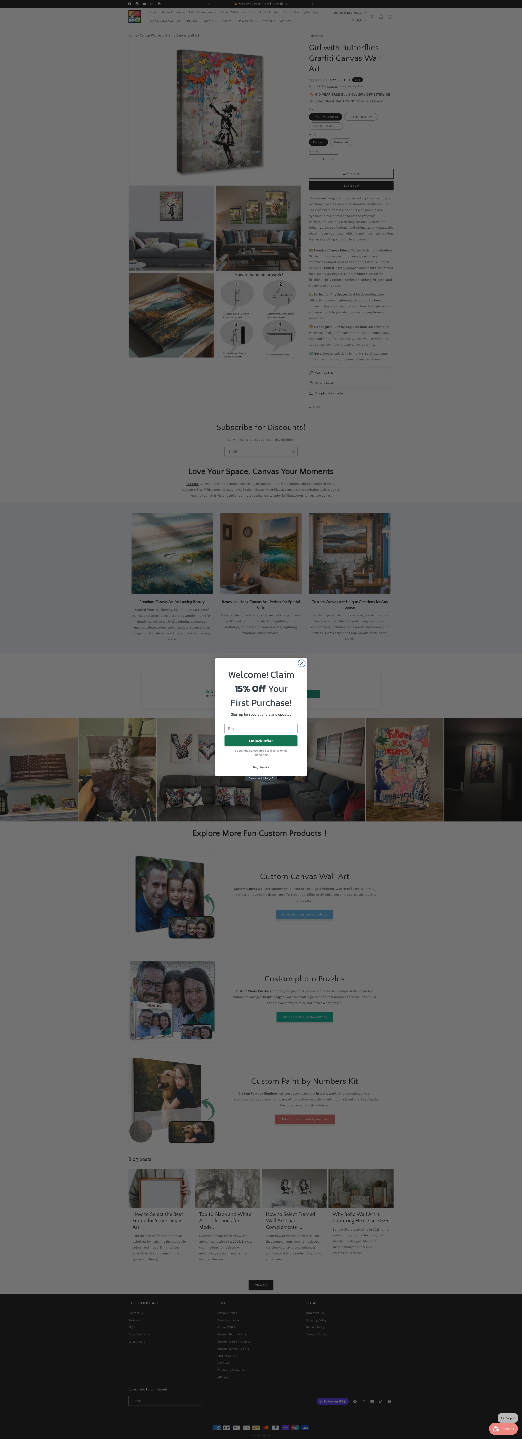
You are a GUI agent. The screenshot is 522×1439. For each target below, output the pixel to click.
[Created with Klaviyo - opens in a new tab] (261, 778)
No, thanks (261, 767)
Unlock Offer (261, 741)
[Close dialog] (301, 663)
